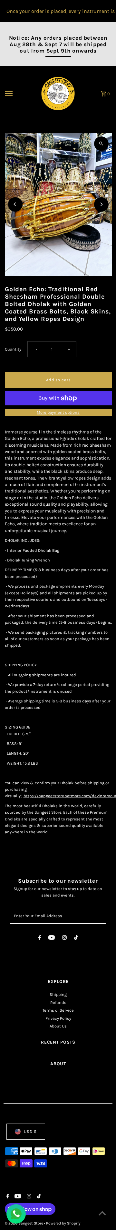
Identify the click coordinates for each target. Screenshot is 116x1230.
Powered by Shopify (63, 1223)
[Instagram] (64, 938)
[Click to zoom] (101, 143)
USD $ (30, 1131)
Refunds (58, 1002)
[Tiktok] (76, 938)
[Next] (101, 204)
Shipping (58, 994)
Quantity (13, 349)
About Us (58, 1026)
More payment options (58, 412)
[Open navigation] (19, 93)
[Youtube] (51, 938)
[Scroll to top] (102, 1213)
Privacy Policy (58, 1018)
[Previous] (15, 204)
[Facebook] (39, 938)
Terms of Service (58, 1010)
